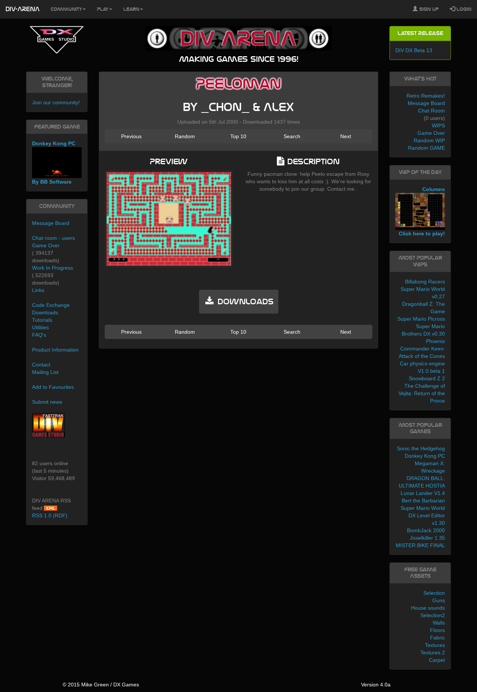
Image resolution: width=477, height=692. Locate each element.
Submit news (47, 402)
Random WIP (429, 140)
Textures (435, 645)
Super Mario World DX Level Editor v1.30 (423, 515)
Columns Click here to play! (422, 211)
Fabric (437, 638)
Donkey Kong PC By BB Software (53, 162)
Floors (437, 630)
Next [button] (345, 136)
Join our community (55, 102)
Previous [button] (131, 136)
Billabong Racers (425, 282)
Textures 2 (432, 653)
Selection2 (432, 615)
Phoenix (435, 341)
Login (463, 9)
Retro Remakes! (426, 96)
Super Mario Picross (421, 319)
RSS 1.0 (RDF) (49, 515)
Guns (438, 600)
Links (38, 290)
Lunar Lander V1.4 (423, 493)
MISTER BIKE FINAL (420, 545)
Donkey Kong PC (425, 456)
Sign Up (428, 9)
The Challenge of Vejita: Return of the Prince (421, 393)
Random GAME (426, 148)
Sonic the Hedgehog (421, 448)
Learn (131, 9)
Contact (41, 365)
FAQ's (39, 335)
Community (66, 9)
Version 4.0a (376, 685)
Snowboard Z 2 (427, 378)
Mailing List (45, 372)
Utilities (40, 327)
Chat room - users (53, 238)
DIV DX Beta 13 (413, 50)
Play (102, 9)
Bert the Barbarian (423, 501)
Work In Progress (52, 268)
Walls (439, 623)
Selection (434, 593)
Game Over (46, 245)
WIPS (438, 125)
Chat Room (431, 111)
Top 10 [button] (238, 136)
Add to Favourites (53, 387)
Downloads (45, 312)
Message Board (50, 223)
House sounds (428, 608)
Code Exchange (51, 305)
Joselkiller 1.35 (427, 538)
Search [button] (292, 136)
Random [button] (185, 136)
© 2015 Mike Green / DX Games (101, 685)
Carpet (437, 660)
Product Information (55, 350)
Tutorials (42, 320)
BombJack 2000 (426, 530)
